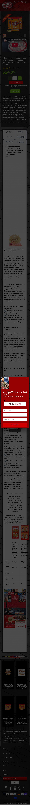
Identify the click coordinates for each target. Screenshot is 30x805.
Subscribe (15, 425)
